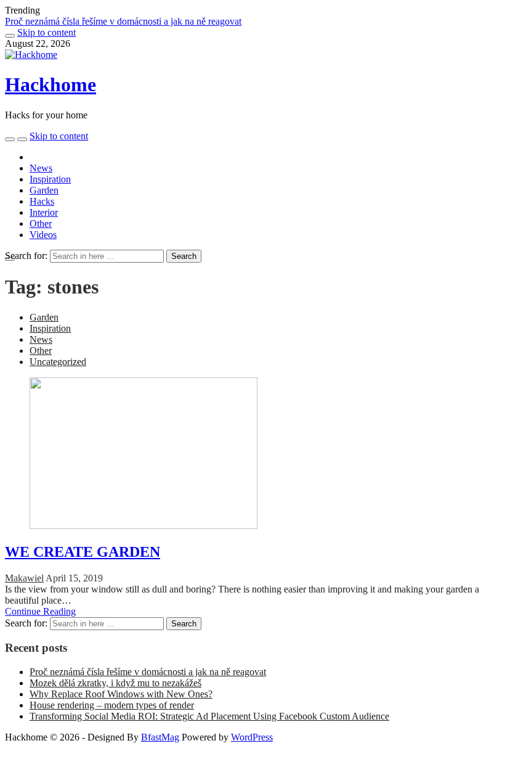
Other (41, 223)
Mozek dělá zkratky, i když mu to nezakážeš (115, 683)
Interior (44, 212)
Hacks (42, 201)
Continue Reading (40, 611)
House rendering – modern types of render (112, 705)
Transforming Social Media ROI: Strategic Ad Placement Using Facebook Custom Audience (209, 716)
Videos (43, 234)
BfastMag (160, 737)
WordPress (252, 737)
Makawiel (24, 578)
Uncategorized (58, 361)
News (41, 168)
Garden (44, 190)
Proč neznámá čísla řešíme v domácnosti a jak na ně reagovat (123, 21)
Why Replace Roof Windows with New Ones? (121, 694)
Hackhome (50, 84)
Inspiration (50, 179)
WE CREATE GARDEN (82, 552)
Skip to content (46, 32)
